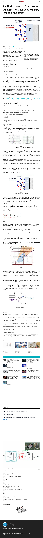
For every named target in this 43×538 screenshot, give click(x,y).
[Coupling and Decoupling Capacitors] (8, 345)
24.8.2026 (9, 362)
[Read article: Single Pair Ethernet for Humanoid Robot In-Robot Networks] (5, 365)
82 (32, 362)
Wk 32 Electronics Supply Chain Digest (30, 60)
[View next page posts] (33, 64)
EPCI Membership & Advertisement (17, 533)
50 (31, 379)
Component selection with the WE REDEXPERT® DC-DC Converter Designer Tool (20, 417)
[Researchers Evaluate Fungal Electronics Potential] (34, 345)
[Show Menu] (3, 1)
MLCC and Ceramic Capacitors (10, 479)
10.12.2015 (4, 16)
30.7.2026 (9, 384)
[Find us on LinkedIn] (29, 533)
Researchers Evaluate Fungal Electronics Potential (33, 349)
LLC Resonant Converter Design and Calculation (13, 476)
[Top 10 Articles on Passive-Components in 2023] (21, 345)
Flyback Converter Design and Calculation (12, 486)
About (4, 534)
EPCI (4, 528)
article (12, 46)
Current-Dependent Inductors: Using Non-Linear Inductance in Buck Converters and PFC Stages (31, 55)
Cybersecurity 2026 (9, 414)
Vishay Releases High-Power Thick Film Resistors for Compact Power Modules (31, 59)
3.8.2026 (9, 379)
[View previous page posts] (31, 64)
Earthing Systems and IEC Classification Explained (13, 482)
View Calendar (5, 419)
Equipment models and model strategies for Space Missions (17, 411)
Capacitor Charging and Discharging (11, 492)
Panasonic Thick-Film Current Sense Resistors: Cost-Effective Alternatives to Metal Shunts (33, 366)
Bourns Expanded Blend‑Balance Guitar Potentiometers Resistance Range (33, 371)
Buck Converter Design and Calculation (9, 468)
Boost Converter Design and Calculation (12, 473)
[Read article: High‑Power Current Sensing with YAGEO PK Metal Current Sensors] (5, 382)
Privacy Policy (8, 533)
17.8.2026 (9, 367)
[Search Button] (39, 1)
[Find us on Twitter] (31, 533)
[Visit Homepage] (21, 1)
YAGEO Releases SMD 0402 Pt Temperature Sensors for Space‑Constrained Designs (12, 377)
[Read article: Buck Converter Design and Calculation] (21, 454)
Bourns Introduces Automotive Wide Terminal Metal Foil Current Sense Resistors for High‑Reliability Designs (33, 377)
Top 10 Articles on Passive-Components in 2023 (20, 349)
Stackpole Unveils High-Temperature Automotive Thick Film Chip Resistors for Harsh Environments (13, 371)
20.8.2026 (29, 362)
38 (32, 368)
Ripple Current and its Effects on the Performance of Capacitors (16, 499)
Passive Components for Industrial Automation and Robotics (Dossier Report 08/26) (33, 360)
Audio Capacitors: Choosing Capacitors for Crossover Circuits (15, 496)
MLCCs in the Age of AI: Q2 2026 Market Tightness (13, 489)
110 (12, 367)
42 (12, 384)
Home (4, 533)
